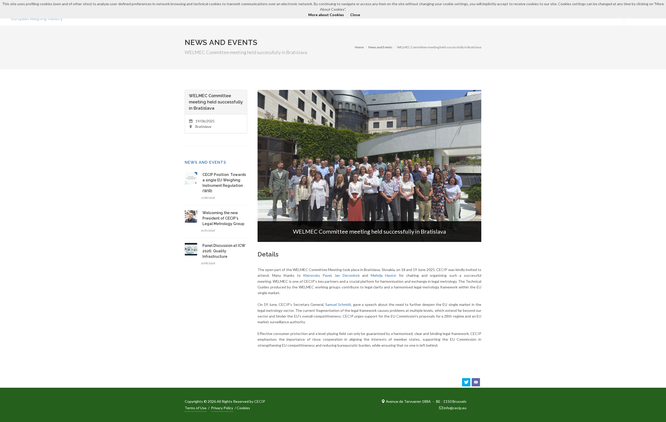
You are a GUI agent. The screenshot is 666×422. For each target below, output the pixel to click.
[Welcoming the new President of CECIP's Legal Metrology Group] (191, 216)
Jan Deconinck (347, 275)
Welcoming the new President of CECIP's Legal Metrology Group (223, 218)
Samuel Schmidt (338, 304)
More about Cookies (326, 14)
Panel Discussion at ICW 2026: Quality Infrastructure (223, 251)
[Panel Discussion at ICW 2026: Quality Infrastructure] (191, 249)
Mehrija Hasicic (384, 275)
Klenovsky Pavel (317, 275)
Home (359, 47)
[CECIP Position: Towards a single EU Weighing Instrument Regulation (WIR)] (191, 178)
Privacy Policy (222, 408)
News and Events (380, 47)
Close (355, 14)
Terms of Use (196, 408)
